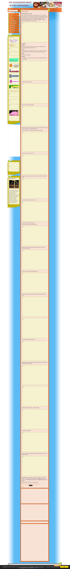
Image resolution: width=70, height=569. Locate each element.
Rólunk (11, 14)
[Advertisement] (34, 496)
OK (64, 566)
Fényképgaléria (13, 23)
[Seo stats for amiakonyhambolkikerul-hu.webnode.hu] (10, 166)
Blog (11, 16)
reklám (11, 32)
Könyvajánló (12, 27)
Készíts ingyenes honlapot (49, 565)
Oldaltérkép (56, 0)
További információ (38, 567)
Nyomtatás (51, 0)
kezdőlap (23, 9)
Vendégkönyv (12, 25)
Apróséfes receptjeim (12, 19)
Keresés (10, 9)
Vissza (23, 486)
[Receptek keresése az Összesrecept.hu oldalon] (14, 90)
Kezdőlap (46, 0)
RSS (59, 0)
